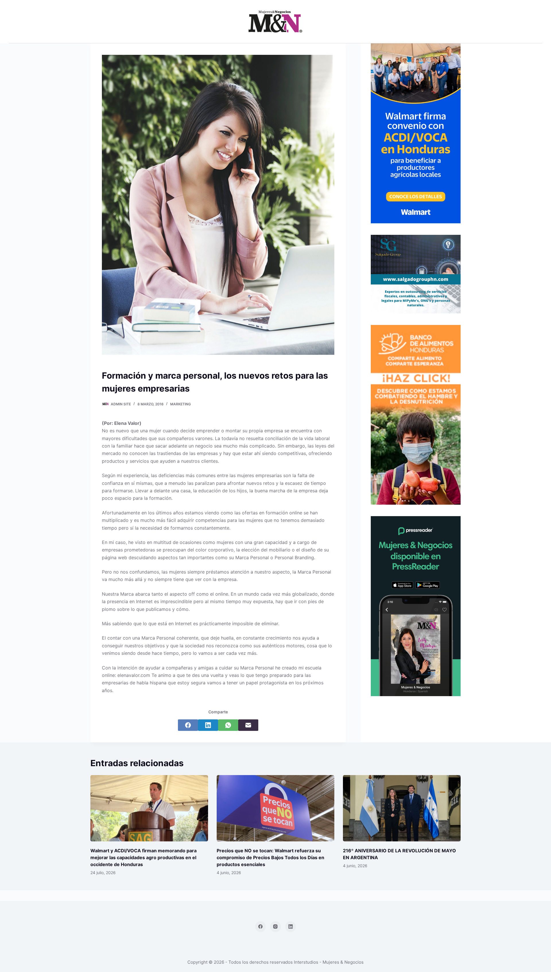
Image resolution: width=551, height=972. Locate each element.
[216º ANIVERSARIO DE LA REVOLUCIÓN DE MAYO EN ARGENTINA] (402, 808)
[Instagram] (275, 926)
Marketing (180, 404)
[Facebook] (188, 725)
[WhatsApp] (228, 725)
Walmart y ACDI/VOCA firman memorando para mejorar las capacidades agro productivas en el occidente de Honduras (143, 857)
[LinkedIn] (208, 725)
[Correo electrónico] (248, 725)
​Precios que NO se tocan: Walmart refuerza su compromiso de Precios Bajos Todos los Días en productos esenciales (270, 857)
